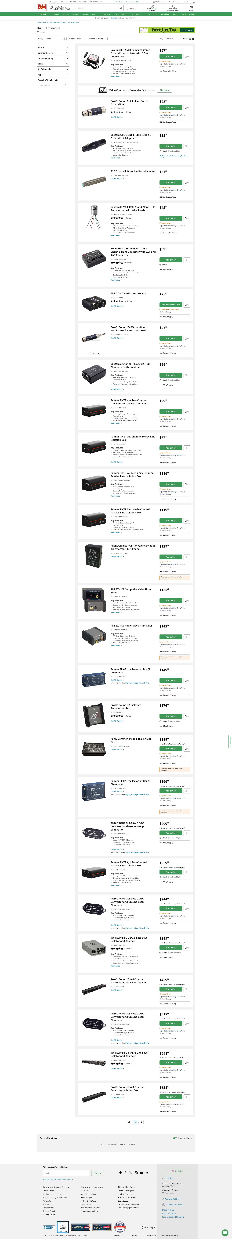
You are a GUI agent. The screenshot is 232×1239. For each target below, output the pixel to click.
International (48, 1204)
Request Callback (173, 1199)
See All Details (116, 117)
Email (47, 1173)
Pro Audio (45, 22)
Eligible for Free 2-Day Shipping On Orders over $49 (174, 157)
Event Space (123, 1201)
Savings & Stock (74, 39)
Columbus (114, 18)
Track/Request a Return (52, 1194)
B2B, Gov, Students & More (57, 2)
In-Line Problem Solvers (58, 22)
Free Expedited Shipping (173, 1217)
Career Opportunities (89, 1211)
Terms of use (118, 1235)
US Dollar (179, 1171)
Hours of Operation (88, 1197)
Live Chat (186, 2)
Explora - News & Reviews (128, 1204)
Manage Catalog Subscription (55, 1197)
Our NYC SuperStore (88, 1194)
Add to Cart (171, 56)
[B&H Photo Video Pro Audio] (43, 7)
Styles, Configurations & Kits (137, 683)
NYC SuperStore (160, 2)
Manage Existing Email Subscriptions (58, 1179)
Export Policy (151, 1235)
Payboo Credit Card (88, 1201)
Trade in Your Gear (174, 1204)
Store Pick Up (168, 1210)
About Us (171, 2)
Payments (47, 1201)
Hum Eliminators (73, 22)
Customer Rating (96, 39)
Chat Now (164, 90)
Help (179, 2)
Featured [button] (169, 39)
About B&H (84, 1191)
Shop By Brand (49, 1211)
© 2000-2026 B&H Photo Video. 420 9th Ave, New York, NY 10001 (65, 1235)
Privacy (134, 1235)
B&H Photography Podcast (128, 1208)
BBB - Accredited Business (49, 1227)
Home (39, 22)
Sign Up (97, 1173)
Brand (48, 39)
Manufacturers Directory (90, 1208)
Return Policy (48, 1191)
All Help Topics (49, 1214)
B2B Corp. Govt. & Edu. (127, 1197)
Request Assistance (171, 304)
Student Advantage (126, 1194)
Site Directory (48, 1208)
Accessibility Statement (170, 1235)
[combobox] (173, 38)
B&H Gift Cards (169, 1213)
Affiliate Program (87, 1204)
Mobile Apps (150, 1227)
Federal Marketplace (126, 1191)
